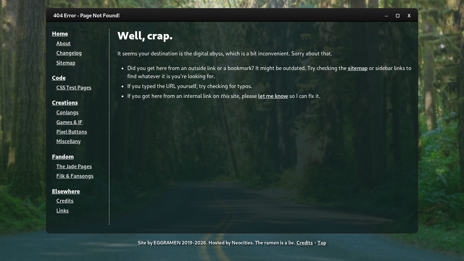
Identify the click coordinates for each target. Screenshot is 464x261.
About (63, 43)
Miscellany (68, 141)
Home (60, 33)
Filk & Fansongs (74, 176)
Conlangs (67, 112)
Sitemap (65, 62)
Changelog (69, 53)
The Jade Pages (74, 166)
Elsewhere (66, 191)
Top (322, 242)
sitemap (358, 68)
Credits (64, 200)
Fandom (63, 156)
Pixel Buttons (71, 131)
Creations (65, 102)
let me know (273, 95)
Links (62, 210)
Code (59, 77)
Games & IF (69, 122)
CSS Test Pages (73, 87)
